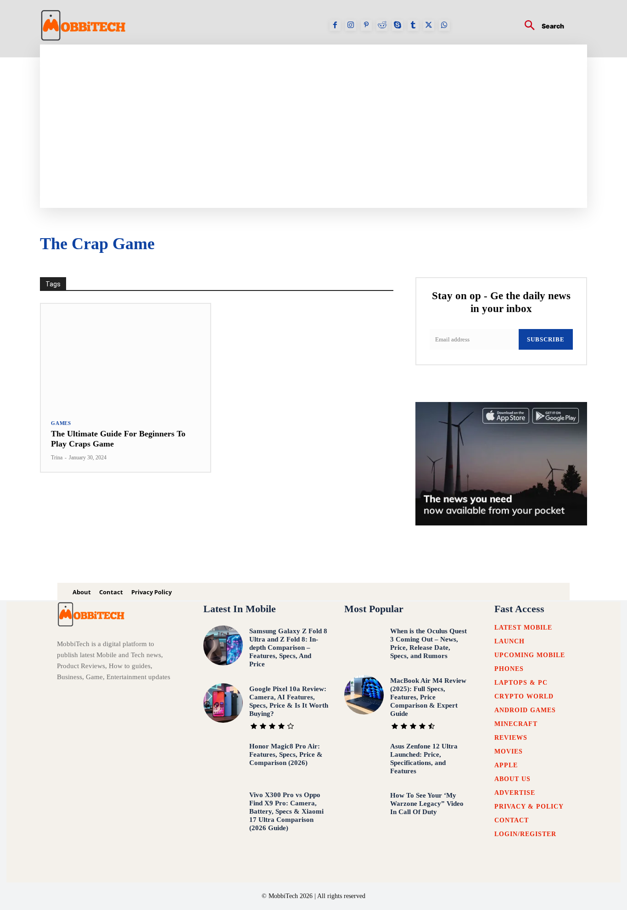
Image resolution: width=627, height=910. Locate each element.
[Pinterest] (366, 25)
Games (61, 423)
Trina (56, 457)
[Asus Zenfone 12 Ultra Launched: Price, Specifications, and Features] (364, 760)
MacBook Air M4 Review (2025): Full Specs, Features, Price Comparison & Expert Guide (428, 697)
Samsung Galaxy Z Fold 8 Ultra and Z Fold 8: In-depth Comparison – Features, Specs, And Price (288, 647)
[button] (540, 26)
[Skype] (397, 25)
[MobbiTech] (83, 25)
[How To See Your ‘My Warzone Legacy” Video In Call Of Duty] (364, 810)
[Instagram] (350, 25)
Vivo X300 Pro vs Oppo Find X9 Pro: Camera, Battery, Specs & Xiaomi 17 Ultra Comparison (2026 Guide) (286, 811)
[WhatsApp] (444, 25)
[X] (428, 25)
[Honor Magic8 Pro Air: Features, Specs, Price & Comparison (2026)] (223, 760)
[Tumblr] (413, 25)
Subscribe (546, 339)
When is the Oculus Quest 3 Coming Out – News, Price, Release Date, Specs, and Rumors (428, 643)
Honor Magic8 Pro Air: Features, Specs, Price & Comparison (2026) (286, 754)
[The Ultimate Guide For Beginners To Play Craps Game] (125, 356)
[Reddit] (381, 25)
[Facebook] (335, 25)
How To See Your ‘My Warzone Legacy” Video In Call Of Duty (427, 803)
